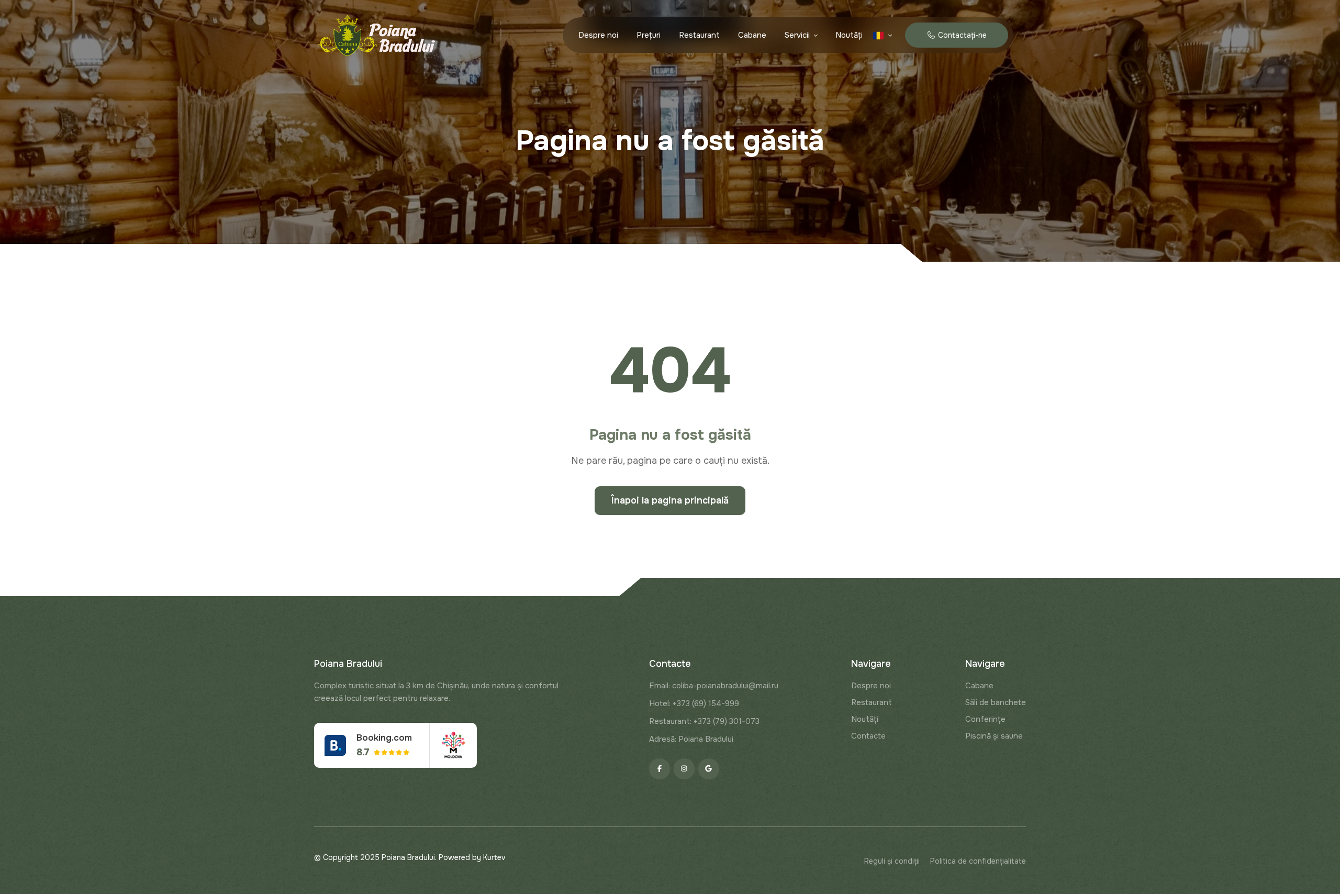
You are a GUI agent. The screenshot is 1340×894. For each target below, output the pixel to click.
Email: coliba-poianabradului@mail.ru (713, 685)
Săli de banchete (995, 702)
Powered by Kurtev (472, 857)
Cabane (752, 35)
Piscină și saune (994, 736)
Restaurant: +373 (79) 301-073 (704, 721)
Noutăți (849, 35)
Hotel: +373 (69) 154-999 (694, 703)
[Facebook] (659, 768)
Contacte (868, 736)
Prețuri (648, 35)
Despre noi (598, 35)
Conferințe (985, 719)
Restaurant (699, 35)
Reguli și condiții (892, 861)
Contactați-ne (960, 35)
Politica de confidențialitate (978, 861)
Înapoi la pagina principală (670, 500)
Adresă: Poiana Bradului (691, 739)
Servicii (797, 35)
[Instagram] (684, 768)
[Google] (708, 768)
